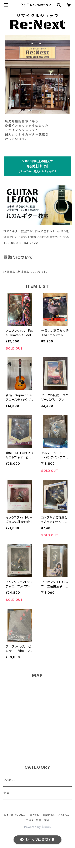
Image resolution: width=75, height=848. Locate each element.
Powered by (33, 827)
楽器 (7, 793)
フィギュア (10, 780)
